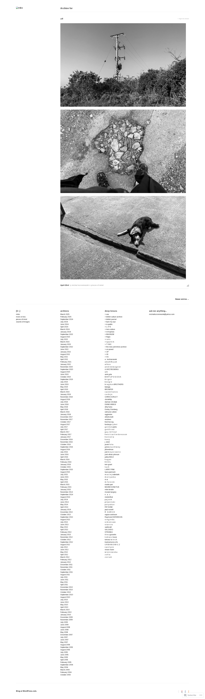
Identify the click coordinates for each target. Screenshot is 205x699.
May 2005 (64, 657)
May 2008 (64, 632)
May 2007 (64, 642)
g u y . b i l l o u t (111, 432)
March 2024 (64, 329)
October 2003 (65, 675)
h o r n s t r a (109, 437)
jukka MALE (109, 457)
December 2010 (66, 587)
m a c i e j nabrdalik (112, 475)
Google (181, 691)
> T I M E (108, 344)
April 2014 (64, 507)
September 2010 (66, 595)
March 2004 (64, 670)
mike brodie (109, 490)
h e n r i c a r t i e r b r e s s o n (116, 434)
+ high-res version (183, 18)
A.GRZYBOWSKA (112, 369)
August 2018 (65, 399)
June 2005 (64, 655)
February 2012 (65, 560)
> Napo (107, 337)
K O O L (108, 462)
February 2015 (65, 487)
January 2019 (65, 394)
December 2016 (66, 439)
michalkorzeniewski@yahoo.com (161, 314)
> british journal (110, 319)
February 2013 (65, 532)
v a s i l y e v (109, 547)
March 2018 (64, 412)
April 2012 (64, 555)
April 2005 (64, 660)
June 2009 (64, 625)
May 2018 (64, 407)
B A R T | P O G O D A (113, 377)
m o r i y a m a (110, 477)
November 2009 (66, 620)
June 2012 (64, 550)
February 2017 (65, 434)
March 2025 (64, 314)
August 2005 (65, 650)
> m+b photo (109, 332)
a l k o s (107, 364)
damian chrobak (111, 402)
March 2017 (64, 432)
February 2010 (65, 612)
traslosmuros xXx (111, 542)
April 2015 (64, 482)
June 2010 (64, 602)
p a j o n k (108, 500)
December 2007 (66, 635)
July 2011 (64, 577)
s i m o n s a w (110, 522)
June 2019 (64, 384)
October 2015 (65, 467)
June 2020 (64, 374)
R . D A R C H (110, 512)
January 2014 (65, 510)
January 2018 (65, 414)
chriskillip (108, 399)
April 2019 (64, 389)
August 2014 (65, 497)
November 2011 (66, 567)
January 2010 (65, 615)
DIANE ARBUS (110, 404)
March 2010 (64, 610)
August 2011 (65, 575)
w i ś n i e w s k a (111, 552)
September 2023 (66, 334)
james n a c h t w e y (112, 447)
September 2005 (66, 647)
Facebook (184, 691)
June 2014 (64, 502)
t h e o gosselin (110, 535)
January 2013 (65, 535)
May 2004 (64, 667)
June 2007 (64, 640)
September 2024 (66, 319)
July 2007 (64, 637)
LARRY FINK (110, 469)
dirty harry (108, 407)
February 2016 (65, 462)
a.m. (106, 372)
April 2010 (64, 607)
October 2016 (65, 444)
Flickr (178, 691)
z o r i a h (108, 557)
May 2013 (64, 527)
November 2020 (66, 367)
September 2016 (66, 447)
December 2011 (66, 565)
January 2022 (65, 352)
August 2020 (65, 372)
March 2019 (64, 392)
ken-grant (108, 464)
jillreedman (109, 449)
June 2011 (64, 580)
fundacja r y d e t (111, 424)
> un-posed (109, 349)
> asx (107, 314)
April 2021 (64, 359)
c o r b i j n (108, 394)
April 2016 (64, 457)
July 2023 (64, 339)
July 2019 (64, 382)
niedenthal (109, 497)
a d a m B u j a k (111, 362)
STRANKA (109, 532)
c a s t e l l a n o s (111, 392)
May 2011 (64, 582)
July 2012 (64, 547)
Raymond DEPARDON (113, 517)
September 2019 (66, 379)
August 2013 (65, 520)
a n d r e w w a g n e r (113, 367)
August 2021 (65, 354)
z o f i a (107, 555)
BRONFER (109, 389)
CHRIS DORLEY (111, 397)
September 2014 (66, 495)
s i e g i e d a (109, 520)
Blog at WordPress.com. (26, 691)
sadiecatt (108, 527)
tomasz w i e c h (111, 540)
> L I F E (108, 327)
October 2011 (65, 570)
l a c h (107, 467)
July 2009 (64, 622)
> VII (106, 354)
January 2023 (65, 344)
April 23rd (64, 285)
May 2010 (64, 605)
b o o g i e (108, 382)
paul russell (109, 510)
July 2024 (64, 322)
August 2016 (65, 449)
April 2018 (64, 409)
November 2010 (66, 590)
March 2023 (64, 342)
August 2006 (65, 645)
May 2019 (64, 387)
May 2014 (64, 505)
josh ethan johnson (112, 454)
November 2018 (66, 397)
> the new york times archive (115, 347)
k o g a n (108, 459)
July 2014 (64, 500)
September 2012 (66, 542)
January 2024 (65, 332)
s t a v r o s (109, 525)
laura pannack (110, 472)
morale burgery (110, 492)
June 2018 (64, 404)
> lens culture (110, 329)
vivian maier (109, 550)
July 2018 (64, 402)
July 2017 (64, 427)
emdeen (108, 419)
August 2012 (65, 545)
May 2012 (64, 552)
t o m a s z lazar (111, 537)
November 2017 (66, 419)
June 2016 (64, 454)
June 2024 (64, 324)
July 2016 (64, 452)
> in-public (109, 324)
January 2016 (65, 464)
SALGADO (109, 530)
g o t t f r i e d (109, 429)
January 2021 (65, 364)
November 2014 (66, 492)
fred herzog (109, 422)
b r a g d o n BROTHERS (114, 384)
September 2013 (66, 517)
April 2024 (64, 327)
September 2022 (66, 347)
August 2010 (65, 597)
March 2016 (64, 459)
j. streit (107, 442)
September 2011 (66, 572)
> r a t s (107, 339)
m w (106, 480)
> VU (107, 357)
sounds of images (23, 322)
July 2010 (64, 600)
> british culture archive (113, 317)
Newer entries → (182, 299)
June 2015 (64, 477)
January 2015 (65, 490)
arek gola (108, 374)
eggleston (108, 414)
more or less (21, 317)
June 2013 (64, 525)
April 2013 (64, 530)
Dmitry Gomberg (111, 409)
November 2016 (66, 442)
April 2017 (64, 429)
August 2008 (65, 627)
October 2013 (65, 515)
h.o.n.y (107, 439)
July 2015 (64, 475)
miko (18, 314)
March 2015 (64, 485)
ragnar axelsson (111, 515)
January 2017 (65, 437)
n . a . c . (108, 495)
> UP (107, 352)
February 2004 (65, 672)
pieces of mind (97, 285)
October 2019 (65, 377)
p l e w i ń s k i (110, 502)
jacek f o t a (109, 444)
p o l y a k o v (109, 505)
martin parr (109, 485)
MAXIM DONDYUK (112, 487)
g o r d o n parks (111, 427)
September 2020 (66, 369)
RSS (188, 691)
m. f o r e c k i (110, 482)
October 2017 (65, 422)
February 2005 (65, 662)
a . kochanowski (111, 359)
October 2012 (65, 540)
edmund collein (111, 412)
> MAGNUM (109, 334)
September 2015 (66, 469)
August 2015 (65, 472)
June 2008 (64, 630)
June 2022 (64, 349)
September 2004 (66, 665)
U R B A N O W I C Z (112, 545)
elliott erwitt (109, 417)
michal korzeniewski (80, 285)
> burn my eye (110, 322)
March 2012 (64, 557)
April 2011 (64, 585)
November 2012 (66, 537)
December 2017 (66, 417)
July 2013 (64, 522)
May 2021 (64, 357)
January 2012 (65, 562)
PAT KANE (109, 507)
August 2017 (65, 424)
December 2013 (66, 512)
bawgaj (107, 387)
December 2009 (66, 617)
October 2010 (65, 592)
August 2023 (65, 337)
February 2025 (65, 317)
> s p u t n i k (109, 342)
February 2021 (65, 362)
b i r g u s (108, 379)
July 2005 (64, 652)
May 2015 (64, 480)
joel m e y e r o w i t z (113, 452)
